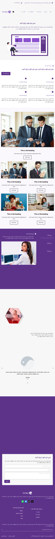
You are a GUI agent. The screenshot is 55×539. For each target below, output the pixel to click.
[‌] (14, 12)
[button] (53, 368)
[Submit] (27, 532)
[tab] (47, 235)
